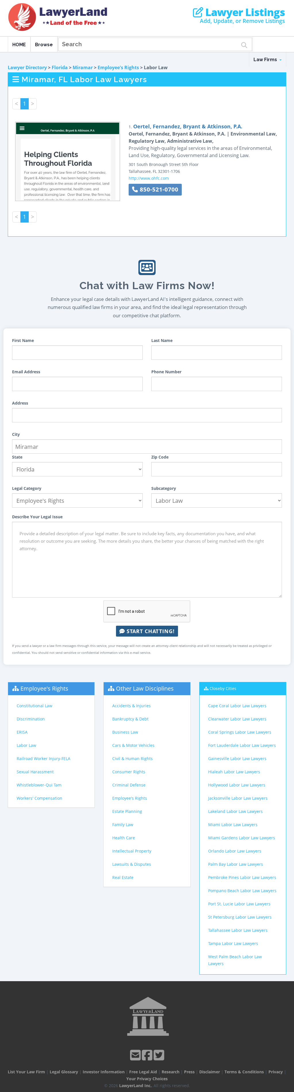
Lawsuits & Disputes (131, 864)
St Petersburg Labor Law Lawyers (240, 917)
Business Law (125, 732)
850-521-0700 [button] (158, 189)
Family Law (122, 824)
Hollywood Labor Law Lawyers (236, 785)
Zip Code (160, 457)
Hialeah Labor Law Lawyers (234, 771)
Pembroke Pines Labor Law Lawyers (242, 877)
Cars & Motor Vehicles (133, 745)
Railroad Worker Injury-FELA (43, 758)
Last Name (162, 340)
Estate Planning (127, 811)
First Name (23, 340)
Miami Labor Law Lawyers (233, 824)
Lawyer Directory (27, 67)
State (17, 457)
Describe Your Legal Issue (37, 516)
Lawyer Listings (244, 12)
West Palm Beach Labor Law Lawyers (235, 960)
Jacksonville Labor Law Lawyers (238, 798)
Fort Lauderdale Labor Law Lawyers (242, 745)
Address (20, 403)
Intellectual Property (131, 851)
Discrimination (31, 719)
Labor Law (26, 745)
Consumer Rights (128, 771)
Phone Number (166, 371)
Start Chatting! (150, 631)
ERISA (22, 732)
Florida (60, 67)
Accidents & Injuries (131, 705)
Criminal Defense (129, 785)
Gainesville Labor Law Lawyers (237, 758)
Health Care (123, 837)
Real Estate (123, 877)
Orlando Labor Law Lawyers (234, 851)
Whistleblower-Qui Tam (39, 785)
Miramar (83, 67)
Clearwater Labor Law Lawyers (237, 719)
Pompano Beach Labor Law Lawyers (242, 890)
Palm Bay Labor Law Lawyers (235, 864)
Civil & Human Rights (132, 758)
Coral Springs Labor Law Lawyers (239, 732)
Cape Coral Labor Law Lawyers (237, 705)
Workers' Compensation (39, 798)
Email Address (26, 371)
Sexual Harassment (35, 771)
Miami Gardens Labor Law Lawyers (241, 837)
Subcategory (163, 488)
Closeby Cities (223, 688)
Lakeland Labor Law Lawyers (235, 811)
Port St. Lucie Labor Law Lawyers (239, 904)
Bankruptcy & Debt (130, 719)
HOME (19, 44)
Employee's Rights (118, 67)
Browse (44, 44)
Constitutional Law (34, 705)
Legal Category (26, 488)
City (16, 434)
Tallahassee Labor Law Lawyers (238, 930)
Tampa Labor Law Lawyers (233, 943)
